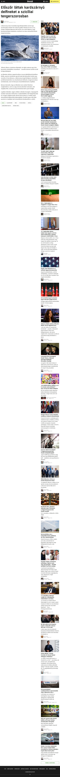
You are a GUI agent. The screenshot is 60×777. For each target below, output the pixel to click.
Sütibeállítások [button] (52, 768)
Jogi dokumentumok (34, 768)
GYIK (5, 768)
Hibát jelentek (10, 768)
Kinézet (46, 1)
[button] (3, 103)
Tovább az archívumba (50, 762)
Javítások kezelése (25, 768)
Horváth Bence (6, 21)
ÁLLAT (5, 22)
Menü (4, 1)
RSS (47, 768)
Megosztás (35, 21)
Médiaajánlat (42, 768)
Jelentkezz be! (56, 1)
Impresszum (17, 768)
